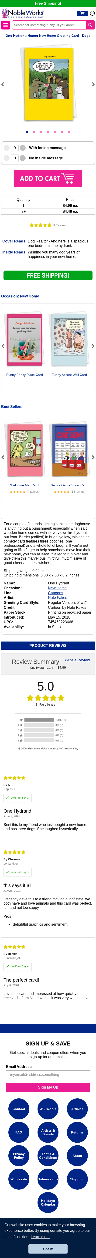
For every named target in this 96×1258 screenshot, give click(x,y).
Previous (4, 84)
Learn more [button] (40, 1237)
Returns (77, 1132)
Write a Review (77, 660)
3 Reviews (60, 225)
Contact (19, 1109)
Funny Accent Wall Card (69, 375)
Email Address (19, 1067)
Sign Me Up (48, 1087)
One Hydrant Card (41, 667)
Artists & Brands (48, 1132)
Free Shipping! (48, 3)
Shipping (77, 1179)
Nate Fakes (57, 598)
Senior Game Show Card (69, 485)
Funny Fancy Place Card (24, 375)
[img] (41, 225)
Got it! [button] (48, 1249)
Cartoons (55, 593)
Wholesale (18, 1179)
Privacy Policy (19, 1155)
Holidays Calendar (48, 1202)
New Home (29, 296)
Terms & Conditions (48, 1155)
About (77, 1155)
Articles (77, 1109)
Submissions (48, 1179)
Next (91, 84)
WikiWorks (48, 1109)
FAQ (18, 1132)
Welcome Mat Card (24, 485)
